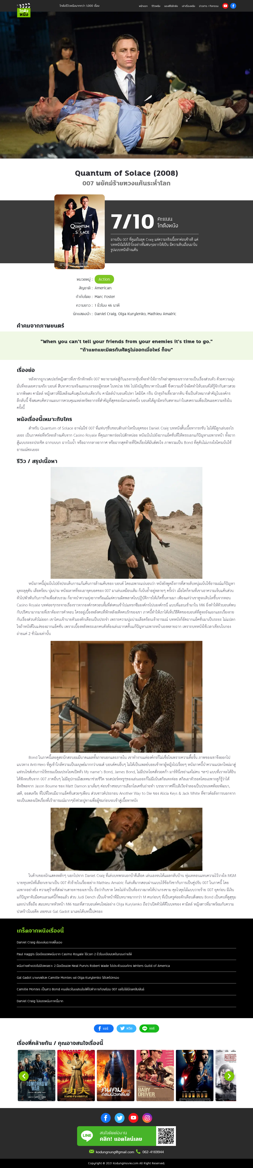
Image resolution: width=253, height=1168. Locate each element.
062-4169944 (153, 1152)
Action (104, 279)
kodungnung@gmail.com (115, 1152)
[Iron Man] (194, 1075)
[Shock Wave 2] (115, 1075)
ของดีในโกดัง (171, 6)
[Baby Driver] (155, 1075)
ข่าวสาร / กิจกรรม (208, 6)
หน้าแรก (143, 6)
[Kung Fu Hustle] (76, 1075)
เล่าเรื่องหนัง (188, 6)
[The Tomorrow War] (36, 1075)
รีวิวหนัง (156, 6)
